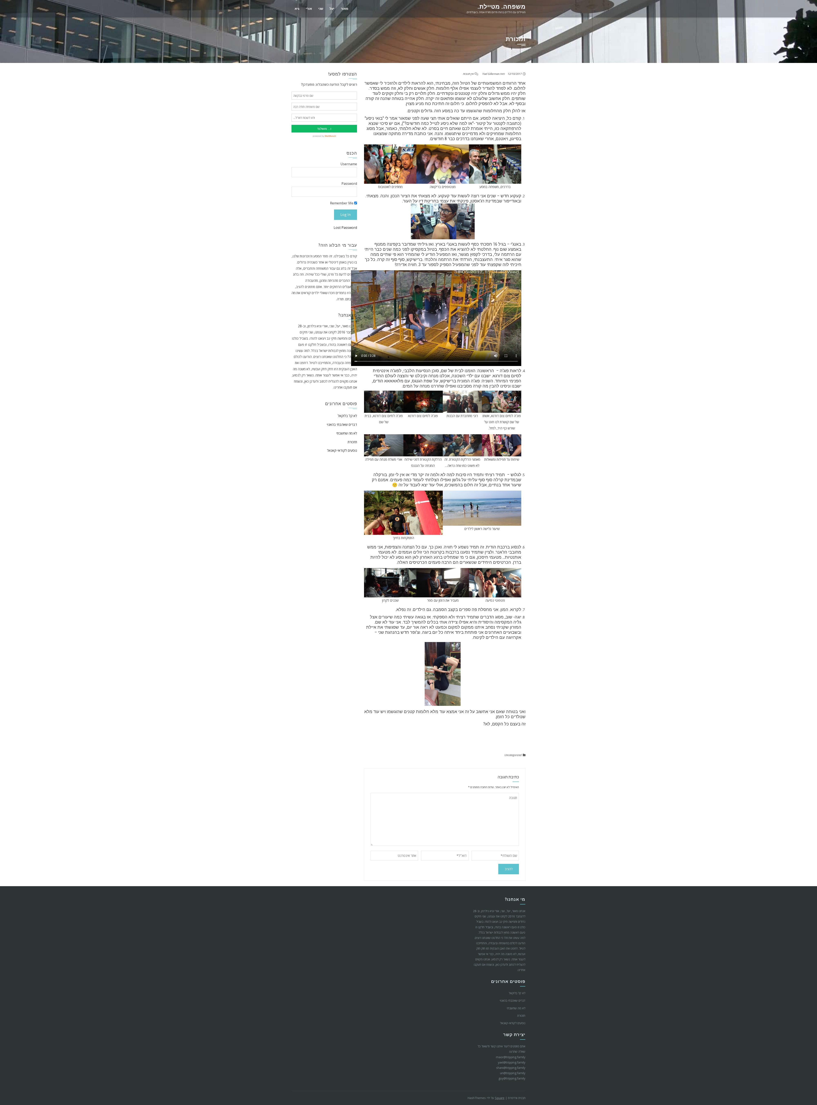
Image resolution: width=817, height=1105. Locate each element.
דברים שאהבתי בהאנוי (342, 424)
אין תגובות (468, 74)
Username (348, 164)
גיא (297, 9)
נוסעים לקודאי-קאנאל (342, 450)
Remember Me (342, 203)
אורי (309, 9)
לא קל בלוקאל (347, 415)
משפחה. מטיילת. (501, 6)
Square (499, 1098)
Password (349, 183)
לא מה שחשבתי (346, 433)
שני (320, 9)
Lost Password (345, 227)
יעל (332, 9)
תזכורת (352, 442)
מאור (344, 9)
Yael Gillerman (490, 74)
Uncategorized (513, 755)
